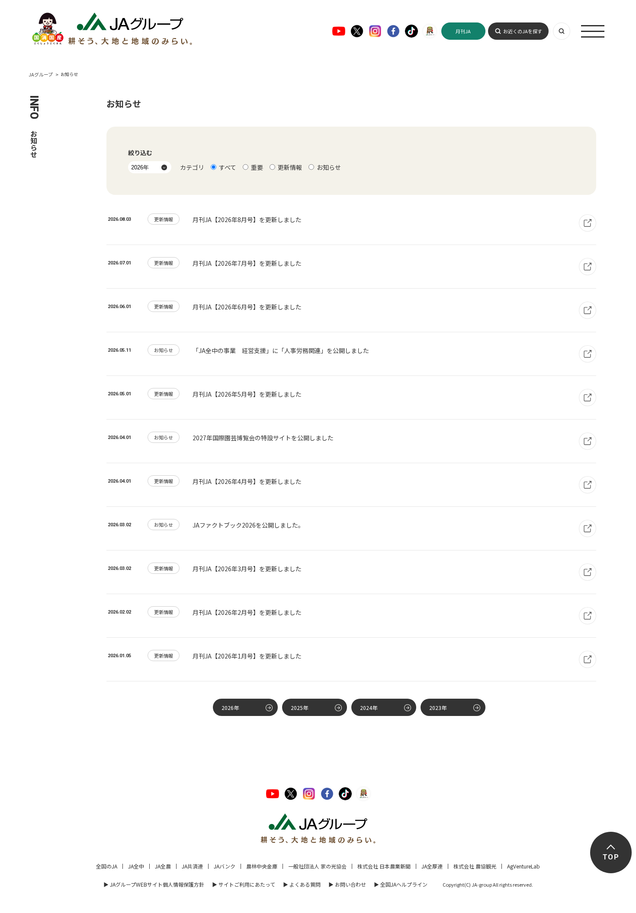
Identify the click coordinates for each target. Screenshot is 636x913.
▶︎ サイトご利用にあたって (243, 884)
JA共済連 (192, 866)
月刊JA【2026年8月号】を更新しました (247, 219)
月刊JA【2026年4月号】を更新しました (247, 481)
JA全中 (136, 866)
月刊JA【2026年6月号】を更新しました (247, 306)
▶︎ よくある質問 (302, 884)
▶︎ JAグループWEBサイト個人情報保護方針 (153, 884)
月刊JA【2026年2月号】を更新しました (247, 612)
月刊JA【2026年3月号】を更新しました (247, 568)
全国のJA (106, 866)
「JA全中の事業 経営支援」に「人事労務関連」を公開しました (281, 350)
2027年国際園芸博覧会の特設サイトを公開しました (263, 437)
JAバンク (224, 866)
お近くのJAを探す (522, 31)
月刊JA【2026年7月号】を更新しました (247, 263)
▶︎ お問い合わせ (347, 884)
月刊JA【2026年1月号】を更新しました (247, 656)
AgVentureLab (523, 866)
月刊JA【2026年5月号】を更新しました (247, 394)
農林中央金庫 (261, 866)
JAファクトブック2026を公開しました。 (248, 525)
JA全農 (163, 866)
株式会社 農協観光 (474, 866)
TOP (611, 857)
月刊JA (463, 31)
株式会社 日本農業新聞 (384, 866)
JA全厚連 (432, 866)
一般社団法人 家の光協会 (317, 866)
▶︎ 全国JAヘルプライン (400, 884)
